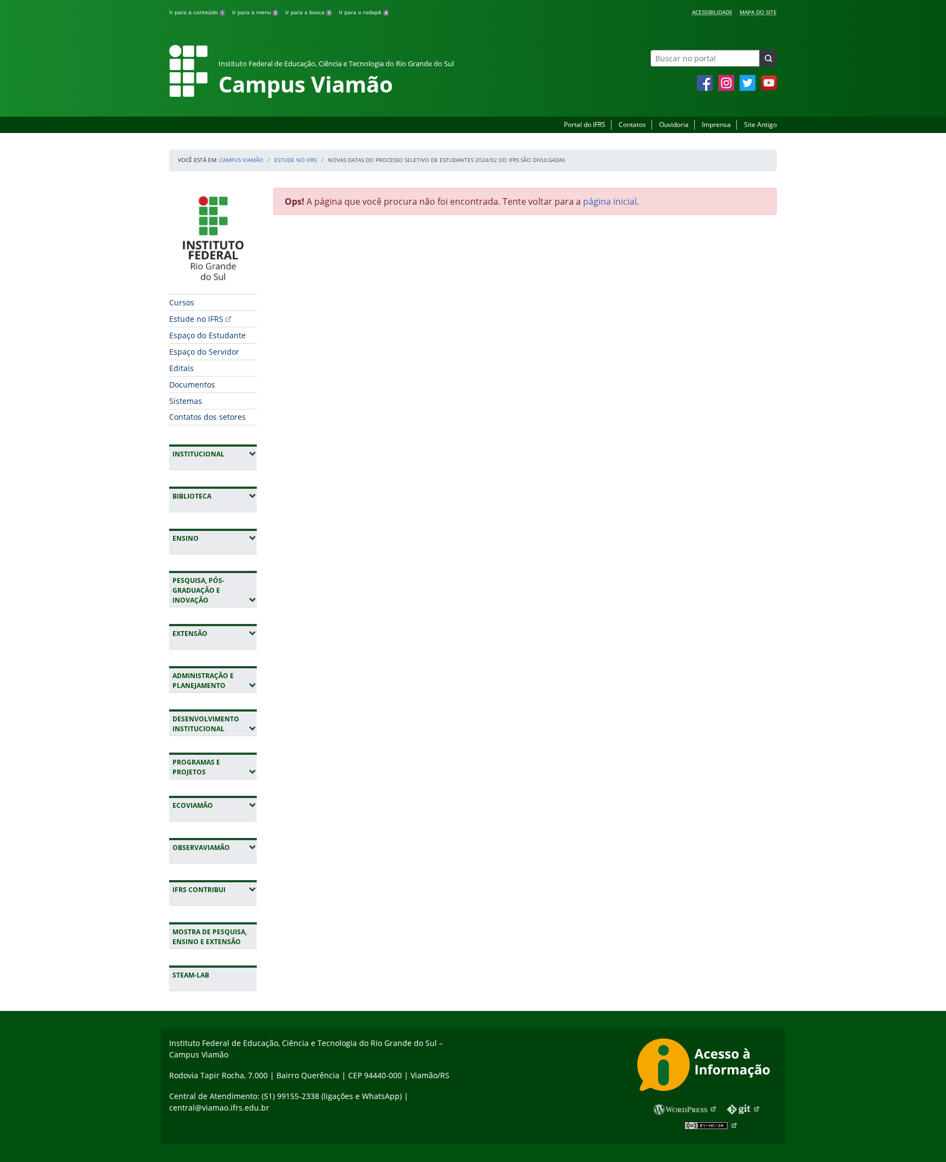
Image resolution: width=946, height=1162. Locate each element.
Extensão (214, 633)
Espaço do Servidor (204, 351)
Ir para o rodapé (363, 12)
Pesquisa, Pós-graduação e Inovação (214, 590)
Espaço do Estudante (207, 335)
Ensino (214, 538)
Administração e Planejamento (214, 680)
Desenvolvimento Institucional (214, 723)
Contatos (632, 124)
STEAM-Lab (190, 975)
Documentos (192, 384)
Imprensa (716, 124)
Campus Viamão (241, 160)
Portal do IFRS (584, 124)
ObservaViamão (214, 847)
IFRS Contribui (214, 889)
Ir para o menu (254, 12)
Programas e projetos (214, 767)
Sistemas (185, 401)
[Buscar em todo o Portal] (768, 58)
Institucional (214, 454)
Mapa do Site (758, 12)
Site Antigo (760, 124)
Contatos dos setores (207, 417)
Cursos (181, 302)
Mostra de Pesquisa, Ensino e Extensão (209, 936)
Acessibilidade (712, 12)
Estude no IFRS (295, 160)
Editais (181, 368)
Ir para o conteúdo (196, 12)
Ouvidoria (674, 124)
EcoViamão (214, 805)
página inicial (610, 201)
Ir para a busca (307, 12)
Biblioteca (214, 496)
